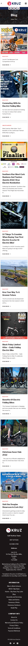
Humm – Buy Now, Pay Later (14, 591)
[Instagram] (12, 8)
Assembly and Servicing (14, 597)
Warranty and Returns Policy (14, 623)
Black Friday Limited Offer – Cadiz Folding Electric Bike (11, 347)
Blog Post (5, 56)
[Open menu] (25, 3)
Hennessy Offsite (14, 602)
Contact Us (14, 620)
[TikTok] (18, 8)
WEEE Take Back (14, 589)
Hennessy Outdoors (14, 605)
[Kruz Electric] (14, 3)
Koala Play (14, 608)
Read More (5, 65)
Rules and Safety (14, 600)
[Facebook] (9, 8)
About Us (14, 617)
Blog (14, 594)
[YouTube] (15, 8)
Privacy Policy (14, 625)
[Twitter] (14, 643)
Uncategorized (6, 125)
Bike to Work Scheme (14, 586)
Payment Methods (14, 631)
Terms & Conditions (14, 628)
